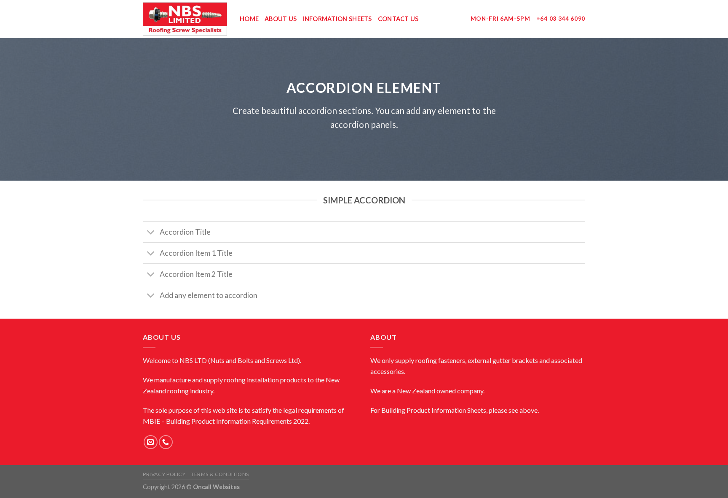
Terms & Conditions (220, 474)
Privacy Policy (164, 474)
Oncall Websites (216, 486)
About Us (281, 18)
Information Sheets (337, 18)
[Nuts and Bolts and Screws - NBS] (185, 19)
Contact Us (398, 18)
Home (249, 18)
